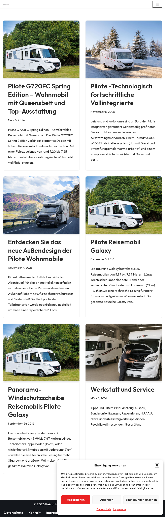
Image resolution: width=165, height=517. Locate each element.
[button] (157, 465)
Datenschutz (104, 509)
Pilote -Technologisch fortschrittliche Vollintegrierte (122, 94)
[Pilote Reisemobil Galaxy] (124, 205)
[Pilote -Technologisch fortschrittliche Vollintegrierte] (124, 49)
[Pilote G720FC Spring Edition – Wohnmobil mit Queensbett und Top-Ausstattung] (41, 49)
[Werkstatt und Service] (124, 352)
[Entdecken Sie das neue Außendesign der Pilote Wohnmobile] (41, 205)
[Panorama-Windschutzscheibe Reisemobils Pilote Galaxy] (41, 352)
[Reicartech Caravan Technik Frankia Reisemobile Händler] (7, 4)
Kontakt (35, 513)
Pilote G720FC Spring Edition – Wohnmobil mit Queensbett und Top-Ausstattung (39, 98)
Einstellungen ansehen (141, 499)
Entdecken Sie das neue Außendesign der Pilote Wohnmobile (40, 250)
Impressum (119, 509)
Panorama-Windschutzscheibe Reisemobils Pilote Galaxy (36, 402)
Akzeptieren (76, 499)
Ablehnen (106, 499)
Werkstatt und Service (123, 389)
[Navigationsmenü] (157, 4)
